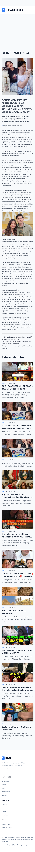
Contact (4, 808)
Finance (4, 795)
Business (4, 785)
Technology (5, 781)
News (3, 788)
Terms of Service (7, 827)
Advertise (5, 815)
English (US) (11, 845)
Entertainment (6, 791)
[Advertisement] (17, 32)
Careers (4, 811)
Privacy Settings (22, 845)
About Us (5, 804)
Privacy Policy (6, 824)
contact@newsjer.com (9, 769)
